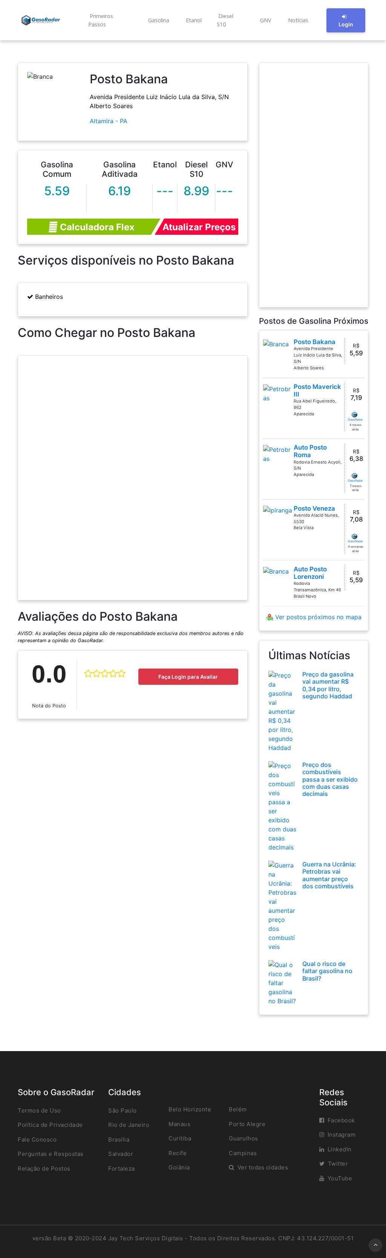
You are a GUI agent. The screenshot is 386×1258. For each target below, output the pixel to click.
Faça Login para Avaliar (188, 676)
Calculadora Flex (96, 227)
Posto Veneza (314, 508)
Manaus (179, 1124)
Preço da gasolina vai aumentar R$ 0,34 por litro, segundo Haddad (328, 685)
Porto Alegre (247, 1124)
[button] (110, 20)
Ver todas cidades (262, 1167)
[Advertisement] (313, 185)
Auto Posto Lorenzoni (310, 572)
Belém (238, 1109)
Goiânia (179, 1167)
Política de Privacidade (50, 1124)
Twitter (338, 1163)
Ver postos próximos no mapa (317, 617)
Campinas (243, 1153)
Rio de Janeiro (128, 1124)
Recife (177, 1153)
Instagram (342, 1134)
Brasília (118, 1139)
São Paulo (122, 1110)
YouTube (340, 1178)
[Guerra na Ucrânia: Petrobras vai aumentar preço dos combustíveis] (282, 905)
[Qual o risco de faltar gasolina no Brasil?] (282, 982)
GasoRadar (355, 419)
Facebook (341, 1120)
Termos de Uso (39, 1110)
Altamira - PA (108, 121)
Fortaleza (121, 1168)
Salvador (120, 1153)
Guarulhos (243, 1138)
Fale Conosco (37, 1139)
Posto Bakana (314, 342)
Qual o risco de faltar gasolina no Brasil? (327, 971)
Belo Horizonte (189, 1109)
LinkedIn (340, 1149)
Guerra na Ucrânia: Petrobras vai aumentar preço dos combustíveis (329, 875)
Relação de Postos (44, 1168)
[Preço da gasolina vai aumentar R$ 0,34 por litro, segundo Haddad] (282, 711)
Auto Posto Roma (310, 451)
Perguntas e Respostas (51, 1153)
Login (346, 24)
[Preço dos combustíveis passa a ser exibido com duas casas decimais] (282, 806)
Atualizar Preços (199, 227)
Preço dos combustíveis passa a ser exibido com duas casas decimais (330, 779)
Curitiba (179, 1138)
